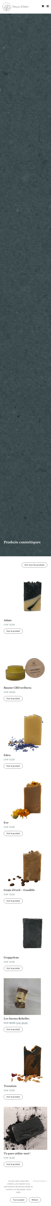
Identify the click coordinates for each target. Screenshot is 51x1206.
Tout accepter (18, 1200)
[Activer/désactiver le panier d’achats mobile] (43, 6)
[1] (25, 642)
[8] (25, 709)
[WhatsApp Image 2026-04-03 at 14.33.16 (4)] (22, 979)
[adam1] (25, 574)
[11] (25, 1040)
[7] (25, 844)
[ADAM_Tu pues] (25, 1107)
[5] (25, 777)
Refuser (35, 1200)
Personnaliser (39, 1181)
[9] (25, 912)
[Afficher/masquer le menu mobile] (48, 6)
